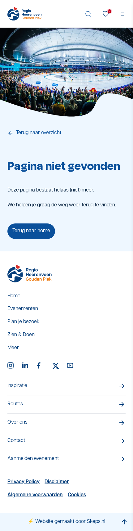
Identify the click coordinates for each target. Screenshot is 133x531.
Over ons (17, 422)
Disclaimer (57, 481)
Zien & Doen (21, 334)
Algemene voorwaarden (35, 495)
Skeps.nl (96, 521)
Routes (15, 404)
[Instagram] (11, 366)
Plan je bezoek (23, 321)
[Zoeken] (88, 14)
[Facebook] (41, 366)
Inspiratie (17, 385)
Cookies (77, 495)
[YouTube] (70, 366)
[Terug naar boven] (124, 522)
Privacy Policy (23, 481)
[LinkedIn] (26, 366)
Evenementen (22, 308)
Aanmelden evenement (33, 458)
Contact (16, 440)
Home (13, 296)
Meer (13, 347)
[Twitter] (55, 366)
